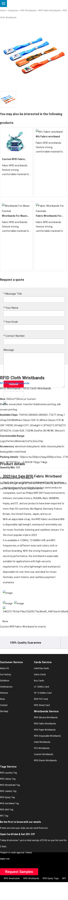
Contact (3, 705)
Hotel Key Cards (41, 668)
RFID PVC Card (41, 699)
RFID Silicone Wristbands (46, 717)
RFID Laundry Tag (8, 773)
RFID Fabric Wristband (44, 476)
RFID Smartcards (12, 878)
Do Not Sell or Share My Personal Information (31, 884)
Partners (4, 693)
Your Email (10, 321)
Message (8, 349)
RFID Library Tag (8, 779)
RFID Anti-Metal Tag (9, 803)
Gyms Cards (40, 674)
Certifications (6, 687)
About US (4, 668)
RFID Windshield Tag (10, 785)
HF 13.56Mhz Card (43, 693)
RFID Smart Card (42, 705)
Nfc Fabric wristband (48, 136)
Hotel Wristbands (42, 742)
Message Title (12, 293)
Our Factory (5, 674)
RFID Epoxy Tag (7, 797)
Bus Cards (39, 680)
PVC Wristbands (42, 748)
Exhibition (4, 680)
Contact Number (14, 335)
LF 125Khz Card (41, 687)
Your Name (10, 307)
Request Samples (19, 872)
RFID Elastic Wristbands (45, 760)
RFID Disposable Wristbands (47, 736)
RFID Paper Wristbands (45, 730)
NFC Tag (4, 816)
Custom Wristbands (43, 754)
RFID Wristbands (28, 10)
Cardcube (8, 482)
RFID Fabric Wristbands (50, 10)
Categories (13, 10)
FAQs (2, 699)
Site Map (4, 711)
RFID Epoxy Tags (51, 878)
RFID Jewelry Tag (8, 791)
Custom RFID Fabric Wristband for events (23, 626)
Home (3, 10)
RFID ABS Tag (6, 809)
